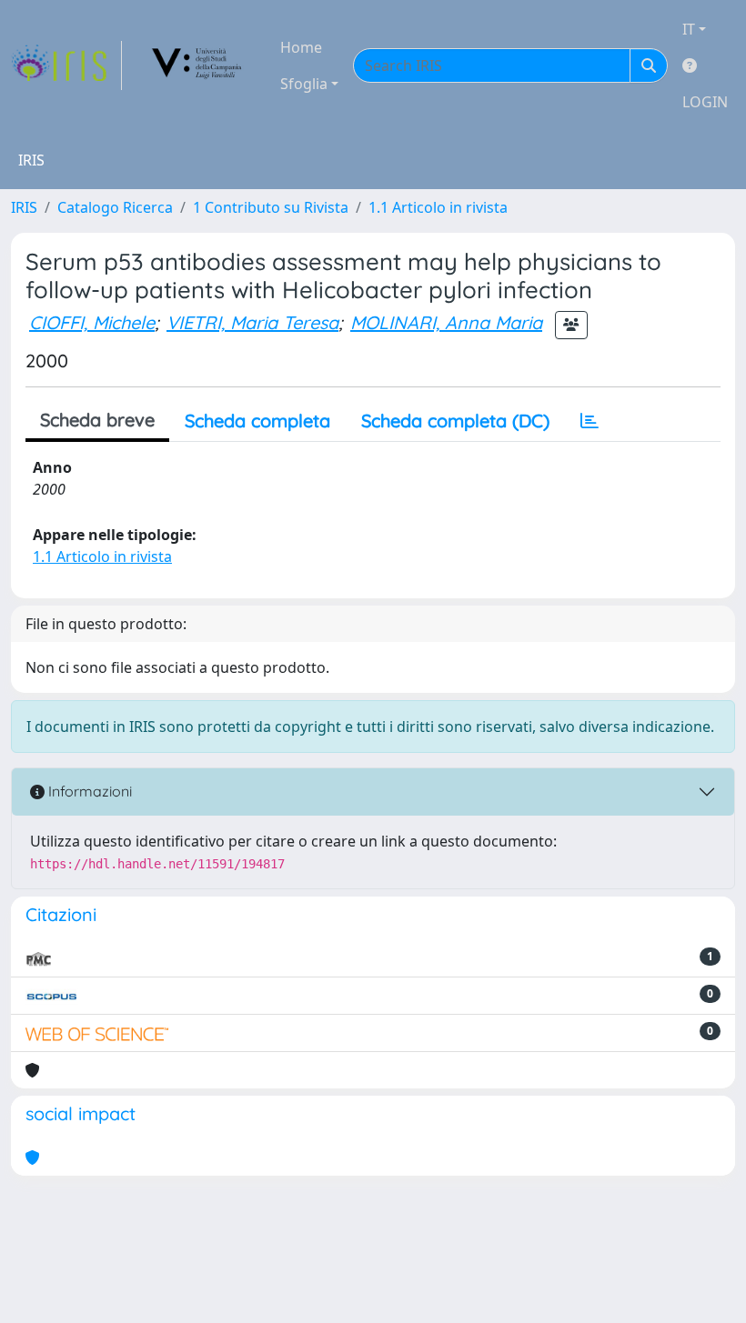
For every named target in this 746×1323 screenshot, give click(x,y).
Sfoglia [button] (304, 84)
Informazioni (88, 791)
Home (301, 47)
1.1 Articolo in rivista (438, 207)
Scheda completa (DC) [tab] (455, 420)
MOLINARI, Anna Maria (446, 322)
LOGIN (705, 102)
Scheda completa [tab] (257, 420)
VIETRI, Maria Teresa (252, 322)
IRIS (24, 207)
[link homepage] (66, 65)
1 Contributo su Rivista (270, 207)
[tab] (589, 421)
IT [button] (688, 29)
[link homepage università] (197, 65)
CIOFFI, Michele (92, 322)
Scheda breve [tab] (97, 419)
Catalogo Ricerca (115, 207)
